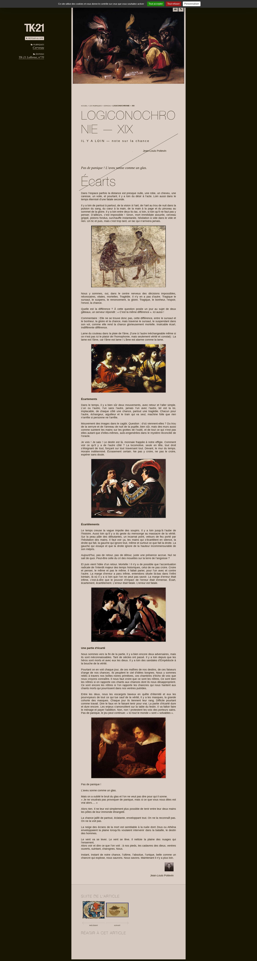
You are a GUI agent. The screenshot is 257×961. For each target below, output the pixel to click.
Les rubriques (95, 106)
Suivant (117, 925)
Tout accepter (156, 4)
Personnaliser (191, 4)
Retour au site (35, 38)
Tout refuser (173, 4)
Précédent (93, 925)
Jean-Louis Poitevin (154, 150)
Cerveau (38, 47)
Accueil (84, 106)
